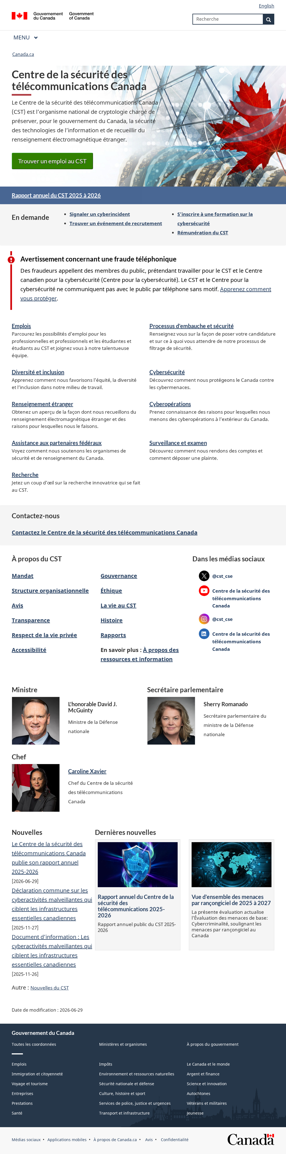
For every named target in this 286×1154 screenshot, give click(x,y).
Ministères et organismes (123, 1044)
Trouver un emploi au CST (52, 161)
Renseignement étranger (42, 404)
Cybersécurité (167, 372)
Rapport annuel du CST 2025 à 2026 (56, 195)
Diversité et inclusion (38, 372)
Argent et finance (203, 1074)
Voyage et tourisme (30, 1083)
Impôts (105, 1064)
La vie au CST (118, 605)
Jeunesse (195, 1113)
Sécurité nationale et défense (126, 1083)
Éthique (111, 590)
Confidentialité (174, 1139)
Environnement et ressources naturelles (136, 1074)
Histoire (112, 620)
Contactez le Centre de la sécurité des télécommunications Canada (104, 532)
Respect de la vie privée (44, 635)
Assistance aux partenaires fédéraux (57, 443)
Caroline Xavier (87, 771)
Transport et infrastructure (124, 1113)
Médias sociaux (26, 1139)
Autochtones (198, 1093)
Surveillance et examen (178, 443)
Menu (22, 37)
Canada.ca (23, 54)
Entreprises (22, 1093)
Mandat (23, 576)
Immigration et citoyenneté (37, 1074)
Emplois (21, 326)
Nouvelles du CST (49, 987)
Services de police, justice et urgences (135, 1103)
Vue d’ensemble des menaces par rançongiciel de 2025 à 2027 (231, 899)
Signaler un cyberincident (100, 214)
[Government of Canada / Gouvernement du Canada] (53, 16)
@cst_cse (216, 576)
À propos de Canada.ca (115, 1139)
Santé (17, 1113)
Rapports (113, 635)
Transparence (31, 620)
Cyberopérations (170, 404)
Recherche (25, 475)
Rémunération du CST (202, 232)
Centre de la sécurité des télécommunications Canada (234, 598)
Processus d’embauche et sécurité (191, 326)
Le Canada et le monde (208, 1064)
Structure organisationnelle (50, 590)
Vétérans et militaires (207, 1103)
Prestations (22, 1103)
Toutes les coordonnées (34, 1044)
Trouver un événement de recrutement (116, 223)
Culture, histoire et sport (122, 1093)
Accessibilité (29, 650)
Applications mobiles (67, 1139)
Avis (17, 605)
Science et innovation (207, 1083)
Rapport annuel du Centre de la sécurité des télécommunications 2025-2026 (136, 906)
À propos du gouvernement (213, 1044)
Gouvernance (119, 576)
